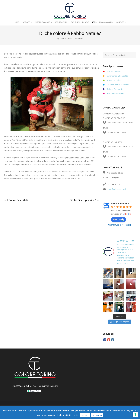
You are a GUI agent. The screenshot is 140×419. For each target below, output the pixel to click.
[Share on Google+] (17, 189)
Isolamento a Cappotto (117, 76)
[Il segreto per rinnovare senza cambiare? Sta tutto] (131, 296)
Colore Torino (66, 38)
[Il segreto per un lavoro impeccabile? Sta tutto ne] (119, 296)
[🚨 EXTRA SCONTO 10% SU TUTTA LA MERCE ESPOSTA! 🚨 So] (108, 273)
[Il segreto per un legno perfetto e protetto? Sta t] (108, 307)
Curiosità (79, 38)
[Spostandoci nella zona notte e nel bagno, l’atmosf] (119, 273)
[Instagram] (112, 339)
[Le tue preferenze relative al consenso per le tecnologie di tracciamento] (135, 414)
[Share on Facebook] (5, 189)
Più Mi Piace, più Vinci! (84, 200)
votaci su (117, 219)
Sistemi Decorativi (115, 89)
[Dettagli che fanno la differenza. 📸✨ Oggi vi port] (108, 296)
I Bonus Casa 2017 (16, 200)
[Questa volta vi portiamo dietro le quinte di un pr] (131, 307)
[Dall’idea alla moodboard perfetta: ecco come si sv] (119, 284)
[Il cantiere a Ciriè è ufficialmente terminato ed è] (131, 273)
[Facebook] (104, 339)
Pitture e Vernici (114, 71)
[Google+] (108, 339)
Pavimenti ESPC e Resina (118, 84)
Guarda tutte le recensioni (119, 224)
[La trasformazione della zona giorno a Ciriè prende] (108, 284)
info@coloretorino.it (117, 189)
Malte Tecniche (114, 80)
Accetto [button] (85, 415)
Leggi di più (97, 415)
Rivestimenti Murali (115, 93)
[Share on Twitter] (11, 189)
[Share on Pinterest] (28, 189)
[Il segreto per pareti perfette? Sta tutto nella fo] (119, 307)
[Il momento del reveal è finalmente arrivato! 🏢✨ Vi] (131, 284)
